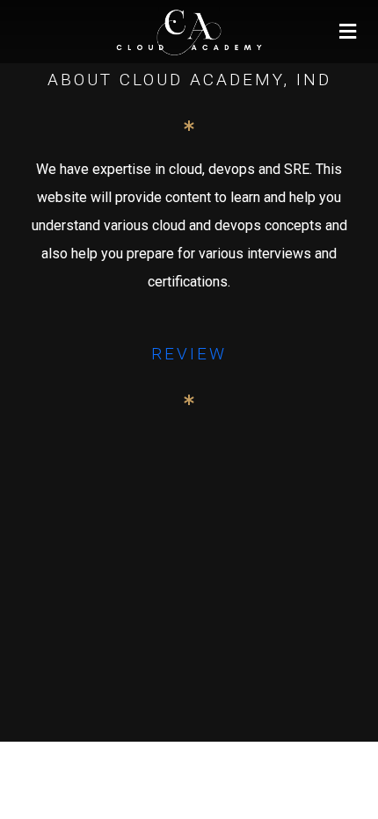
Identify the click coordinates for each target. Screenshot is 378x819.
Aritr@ (189, 732)
